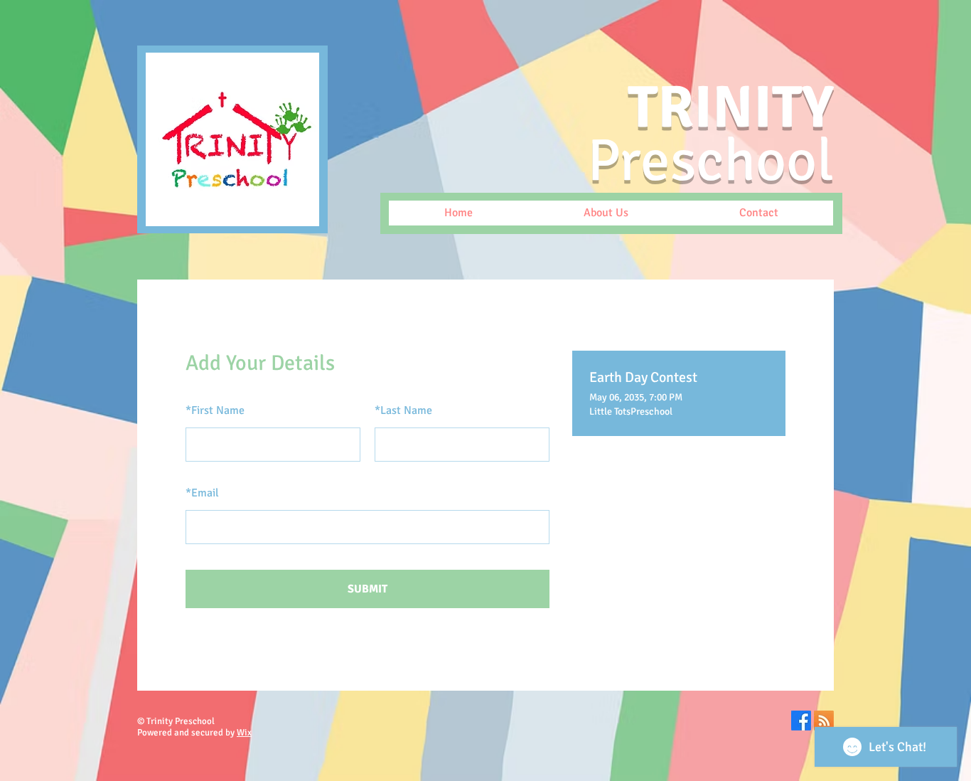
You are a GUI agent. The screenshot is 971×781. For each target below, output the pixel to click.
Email (202, 493)
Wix (244, 732)
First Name (215, 410)
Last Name (403, 410)
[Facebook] (801, 720)
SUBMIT (367, 589)
